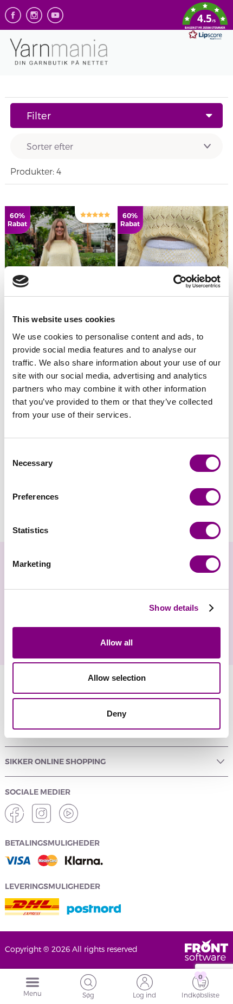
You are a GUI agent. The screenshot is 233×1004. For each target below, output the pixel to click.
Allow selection (117, 677)
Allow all (116, 642)
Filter (39, 115)
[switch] (205, 497)
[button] (205, 22)
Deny (116, 713)
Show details (173, 607)
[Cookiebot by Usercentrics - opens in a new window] (173, 281)
